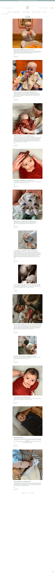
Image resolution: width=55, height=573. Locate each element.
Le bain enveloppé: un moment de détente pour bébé (22, 397)
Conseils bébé (6, 13)
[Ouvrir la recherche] (3, 8)
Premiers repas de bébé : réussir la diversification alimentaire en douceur (25, 92)
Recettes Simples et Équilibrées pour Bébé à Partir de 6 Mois (24, 49)
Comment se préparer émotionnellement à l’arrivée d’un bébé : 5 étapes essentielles (27, 285)
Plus (14, 54)
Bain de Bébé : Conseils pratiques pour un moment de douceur (24, 180)
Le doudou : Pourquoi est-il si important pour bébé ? (22, 481)
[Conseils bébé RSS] (27, 15)
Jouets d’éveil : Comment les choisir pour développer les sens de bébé (25, 356)
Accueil (3, 13)
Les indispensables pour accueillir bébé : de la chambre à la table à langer (25, 250)
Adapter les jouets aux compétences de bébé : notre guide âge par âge (25, 221)
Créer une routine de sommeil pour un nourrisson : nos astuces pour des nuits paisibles (27, 324)
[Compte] (50, 8)
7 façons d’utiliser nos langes (18, 437)
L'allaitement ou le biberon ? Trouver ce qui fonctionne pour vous (24, 136)
